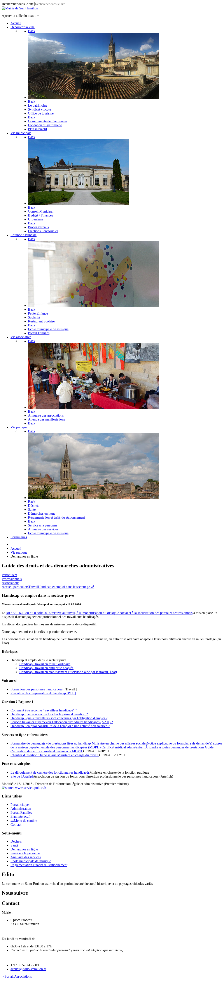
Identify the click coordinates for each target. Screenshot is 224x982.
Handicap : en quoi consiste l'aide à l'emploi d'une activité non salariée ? (60, 726)
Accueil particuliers (15, 587)
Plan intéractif (20, 816)
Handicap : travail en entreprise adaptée (46, 668)
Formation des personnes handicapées (36, 689)
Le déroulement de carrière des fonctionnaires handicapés (49, 772)
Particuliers (9, 575)
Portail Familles (21, 812)
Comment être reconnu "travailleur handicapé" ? (43, 710)
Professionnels (12, 579)
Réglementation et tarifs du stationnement (38, 865)
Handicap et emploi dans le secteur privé (66, 587)
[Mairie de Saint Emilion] (20, 8)
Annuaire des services (25, 857)
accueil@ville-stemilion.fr (28, 969)
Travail (33, 587)
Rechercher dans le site (17, 4)
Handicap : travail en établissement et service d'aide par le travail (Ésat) (68, 672)
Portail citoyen (20, 804)
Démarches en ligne (24, 849)
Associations (10, 583)
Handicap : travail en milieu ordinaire (44, 664)
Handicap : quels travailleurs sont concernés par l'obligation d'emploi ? (58, 718)
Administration (20, 808)
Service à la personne (25, 853)
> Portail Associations (17, 976)
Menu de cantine (25, 820)
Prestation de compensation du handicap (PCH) (43, 693)
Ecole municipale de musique (30, 861)
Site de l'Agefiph (22, 776)
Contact (15, 824)
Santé (14, 845)
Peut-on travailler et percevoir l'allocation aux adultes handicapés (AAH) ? (61, 722)
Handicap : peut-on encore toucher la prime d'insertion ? (49, 714)
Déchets (16, 841)
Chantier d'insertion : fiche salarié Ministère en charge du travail (54, 755)
